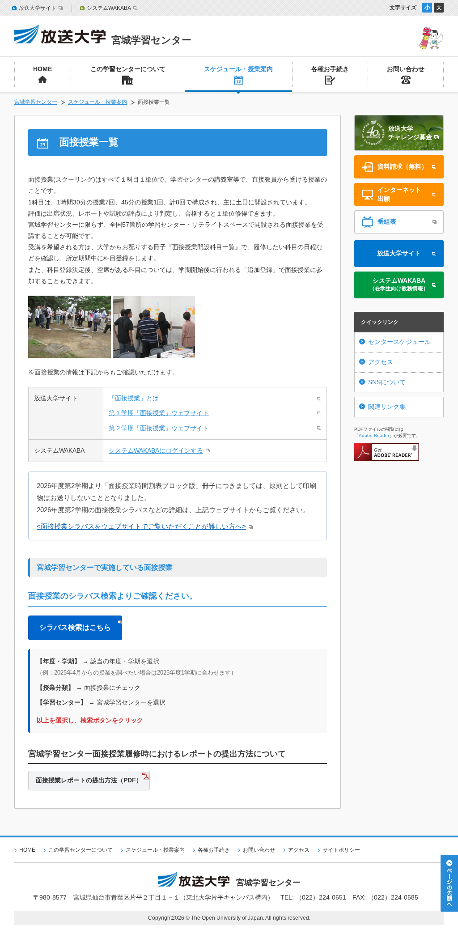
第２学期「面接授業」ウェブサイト (159, 428)
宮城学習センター (35, 102)
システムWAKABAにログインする (156, 450)
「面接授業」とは (134, 398)
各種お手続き (214, 850)
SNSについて (387, 382)
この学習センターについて (80, 850)
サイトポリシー (341, 850)
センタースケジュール (399, 341)
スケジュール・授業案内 (97, 102)
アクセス (380, 361)
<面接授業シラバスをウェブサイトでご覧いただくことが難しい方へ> (141, 526)
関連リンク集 (387, 406)
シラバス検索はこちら (75, 627)
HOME (27, 850)
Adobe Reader (374, 435)
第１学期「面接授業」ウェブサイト (159, 412)
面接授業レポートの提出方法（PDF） (89, 780)
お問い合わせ (259, 850)
